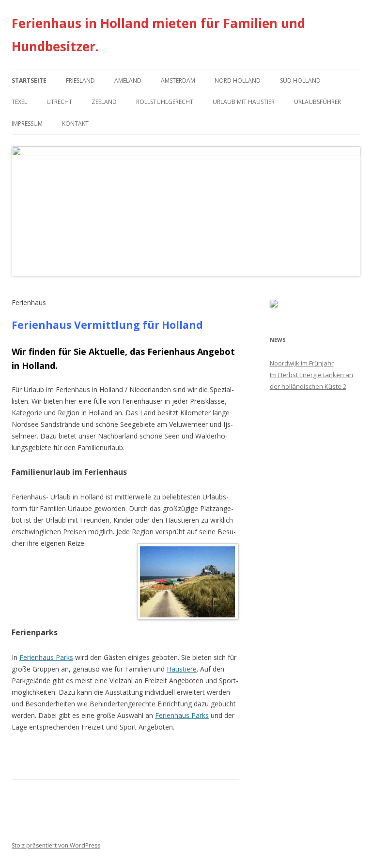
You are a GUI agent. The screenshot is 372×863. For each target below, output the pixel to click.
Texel (19, 102)
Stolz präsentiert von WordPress (56, 845)
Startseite (29, 80)
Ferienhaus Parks (46, 657)
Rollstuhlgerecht (164, 102)
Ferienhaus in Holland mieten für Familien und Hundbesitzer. (158, 35)
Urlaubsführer (317, 102)
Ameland (127, 80)
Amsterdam (178, 80)
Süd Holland (300, 80)
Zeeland (104, 102)
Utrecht (59, 102)
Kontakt (75, 123)
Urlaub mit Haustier (244, 102)
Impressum (27, 123)
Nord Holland (238, 80)
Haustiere (182, 668)
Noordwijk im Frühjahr (302, 363)
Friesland (80, 80)
